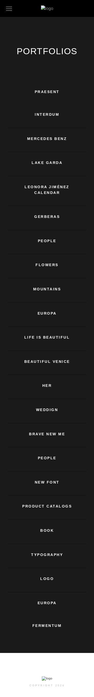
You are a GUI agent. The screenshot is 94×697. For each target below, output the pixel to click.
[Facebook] (29, 667)
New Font (47, 482)
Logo (47, 579)
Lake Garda (47, 163)
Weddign (47, 410)
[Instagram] (49, 667)
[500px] (59, 667)
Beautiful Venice (47, 361)
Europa (47, 313)
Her (47, 385)
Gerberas (47, 217)
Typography (47, 555)
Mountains (47, 289)
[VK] (69, 667)
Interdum (47, 114)
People (47, 241)
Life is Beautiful (47, 337)
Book (47, 530)
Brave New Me (47, 434)
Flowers (47, 265)
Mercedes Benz (47, 139)
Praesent (47, 92)
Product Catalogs (47, 506)
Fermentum (47, 625)
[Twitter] (39, 667)
